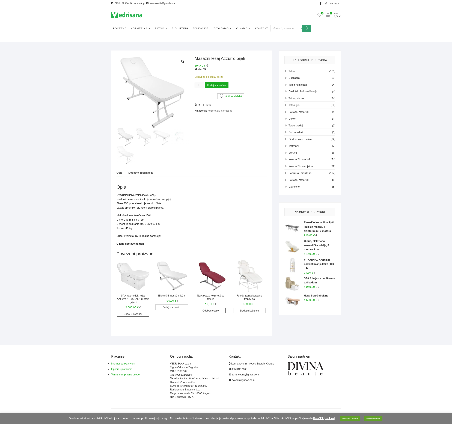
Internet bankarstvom (123, 363)
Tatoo (159, 28)
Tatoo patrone (296, 98)
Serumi (293, 152)
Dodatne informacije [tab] (140, 172)
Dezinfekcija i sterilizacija (303, 91)
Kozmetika (139, 28)
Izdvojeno (294, 186)
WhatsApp (138, 3)
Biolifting (180, 28)
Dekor (292, 118)
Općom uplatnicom (121, 369)
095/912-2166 (239, 369)
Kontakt (261, 28)
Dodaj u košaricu (216, 85)
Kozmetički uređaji (299, 159)
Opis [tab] (119, 172)
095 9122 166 (121, 3)
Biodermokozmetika (300, 139)
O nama (241, 28)
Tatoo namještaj (298, 84)
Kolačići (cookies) (324, 418)
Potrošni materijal (298, 112)
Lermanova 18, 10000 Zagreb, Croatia (252, 363)
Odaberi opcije (211, 310)
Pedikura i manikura (300, 173)
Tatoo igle (294, 105)
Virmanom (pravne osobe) (126, 374)
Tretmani (294, 145)
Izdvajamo (221, 28)
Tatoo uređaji (296, 125)
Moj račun (334, 3)
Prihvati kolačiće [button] (373, 418)
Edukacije (200, 28)
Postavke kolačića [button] (350, 418)
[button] (183, 61)
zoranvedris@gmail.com (162, 3)
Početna (120, 28)
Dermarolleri (296, 132)
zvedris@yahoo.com (243, 380)
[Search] (306, 28)
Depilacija (294, 77)
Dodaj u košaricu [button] (133, 314)
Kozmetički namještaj (219, 110)
